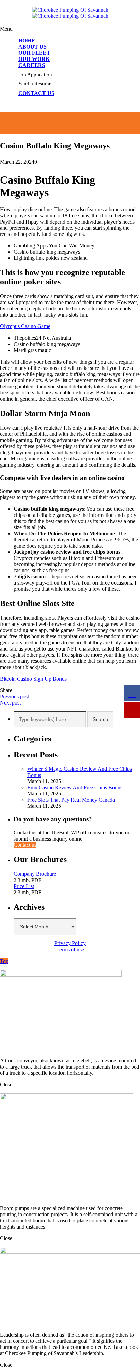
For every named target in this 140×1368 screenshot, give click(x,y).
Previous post (14, 696)
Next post (10, 703)
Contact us (25, 845)
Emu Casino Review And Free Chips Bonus (74, 787)
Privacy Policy (70, 943)
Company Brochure (35, 874)
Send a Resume (35, 83)
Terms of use (70, 949)
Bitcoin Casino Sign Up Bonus (33, 679)
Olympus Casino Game (25, 326)
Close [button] (6, 1084)
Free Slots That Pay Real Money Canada (71, 800)
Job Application (35, 74)
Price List (24, 886)
